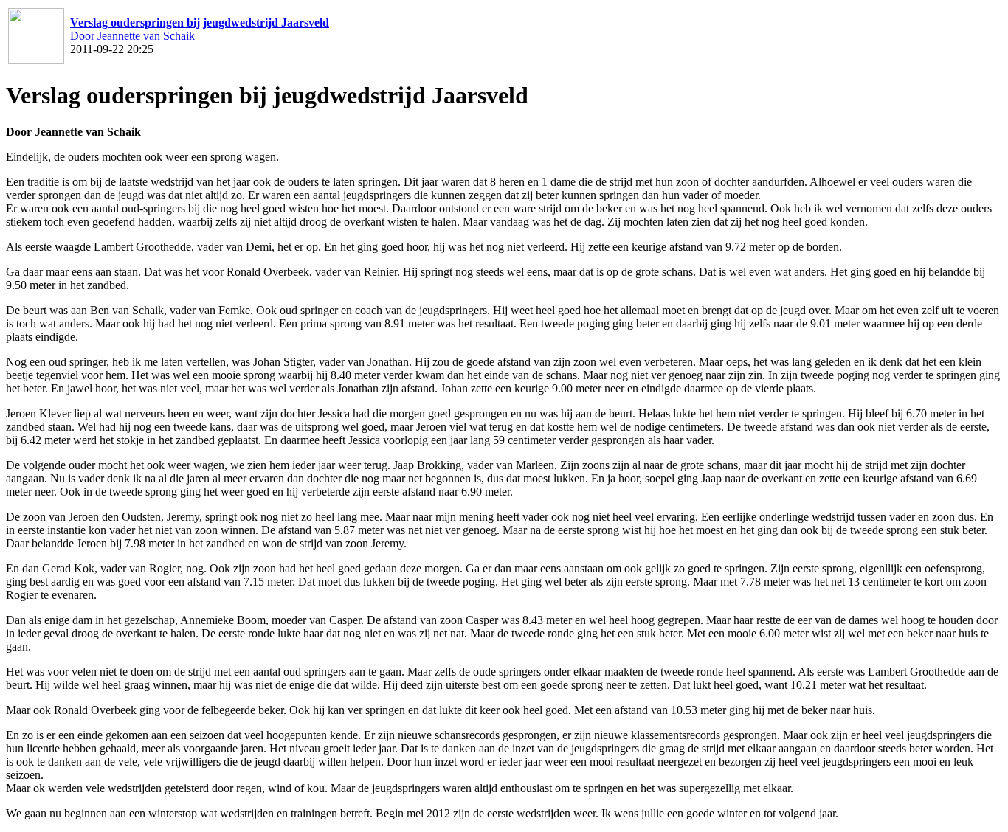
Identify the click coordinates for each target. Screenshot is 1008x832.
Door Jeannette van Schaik (132, 36)
